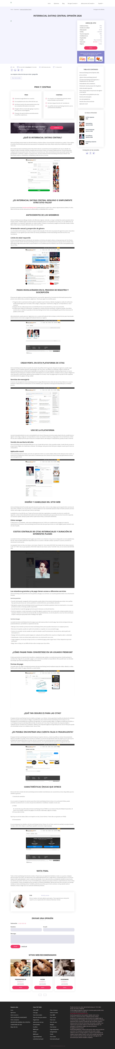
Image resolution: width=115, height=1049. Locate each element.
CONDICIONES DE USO (16, 1024)
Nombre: (13, 927)
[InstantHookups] (81, 130)
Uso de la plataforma (84, 99)
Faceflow (35, 1027)
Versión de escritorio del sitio (86, 101)
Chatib (51, 1034)
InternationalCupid (54, 1039)
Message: (13, 933)
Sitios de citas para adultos (40, 1017)
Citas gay (35, 1012)
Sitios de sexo (53, 1022)
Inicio (49, 3)
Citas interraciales (16, 78)
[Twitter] (18, 70)
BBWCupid (35, 1029)
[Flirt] (82, 58)
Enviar (15, 946)
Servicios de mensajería (85, 97)
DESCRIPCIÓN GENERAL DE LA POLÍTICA (20, 1022)
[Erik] (20, 901)
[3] (22, 923)
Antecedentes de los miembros (87, 83)
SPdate (35, 1032)
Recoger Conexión (72, 3)
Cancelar (24, 946)
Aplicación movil (83, 104)
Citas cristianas (54, 1010)
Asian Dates (53, 1036)
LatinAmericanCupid (38, 1039)
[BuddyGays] (81, 142)
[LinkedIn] (15, 70)
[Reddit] (87, 153)
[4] (24, 923)
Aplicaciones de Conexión (87, 3)
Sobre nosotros (14, 1015)
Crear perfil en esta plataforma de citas (89, 94)
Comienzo (56, 127)
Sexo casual (53, 1017)
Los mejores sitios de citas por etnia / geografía (24, 74)
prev (40, 995)
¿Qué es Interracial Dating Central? (88, 77)
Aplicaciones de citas (38, 1022)
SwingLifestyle (53, 1032)
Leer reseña (20, 984)
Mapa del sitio (14, 1027)
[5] (25, 923)
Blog (63, 3)
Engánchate (36, 1020)
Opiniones (56, 3)
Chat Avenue (53, 1027)
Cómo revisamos (15, 1020)
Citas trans (52, 1020)
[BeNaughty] (99, 58)
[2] (20, 923)
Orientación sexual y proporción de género (90, 86)
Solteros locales (54, 1012)
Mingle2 (52, 1024)
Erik (30, 895)
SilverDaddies (36, 1024)
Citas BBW (52, 1015)
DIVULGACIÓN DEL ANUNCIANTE (19, 1017)
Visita (90, 48)
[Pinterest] (22, 70)
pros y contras (83, 75)
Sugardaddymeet (54, 1029)
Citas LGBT (35, 1010)
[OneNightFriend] (90, 58)
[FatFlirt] (81, 118)
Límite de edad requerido (85, 88)
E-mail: (45, 927)
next (45, 995)
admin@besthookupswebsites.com (79, 1013)
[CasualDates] (81, 136)
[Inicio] (11, 2)
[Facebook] (12, 70)
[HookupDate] (81, 124)
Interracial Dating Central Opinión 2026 (89, 72)
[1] (19, 923)
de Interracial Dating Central (29, 207)
